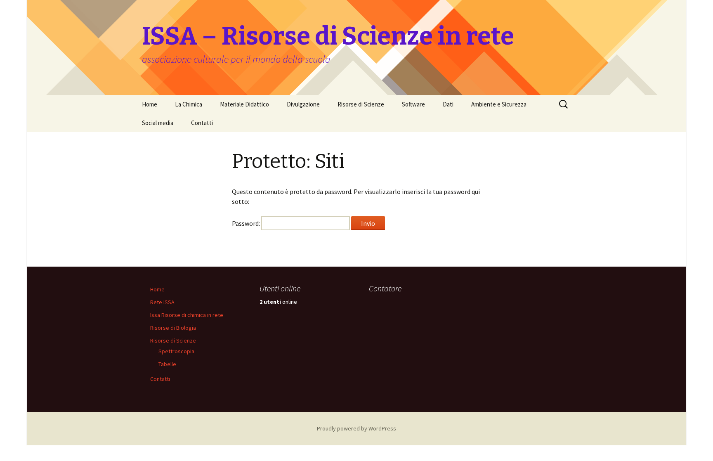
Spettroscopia (176, 351)
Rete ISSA (162, 302)
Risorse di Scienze (361, 104)
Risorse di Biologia (173, 327)
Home (149, 104)
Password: (246, 223)
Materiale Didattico (244, 104)
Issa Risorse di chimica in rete (186, 315)
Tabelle (167, 364)
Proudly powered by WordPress (356, 428)
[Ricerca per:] (564, 104)
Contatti (202, 123)
